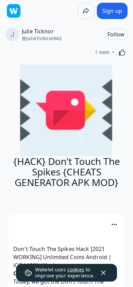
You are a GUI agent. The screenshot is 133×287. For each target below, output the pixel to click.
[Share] (86, 11)
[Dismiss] (103, 272)
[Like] (122, 52)
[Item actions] (114, 224)
